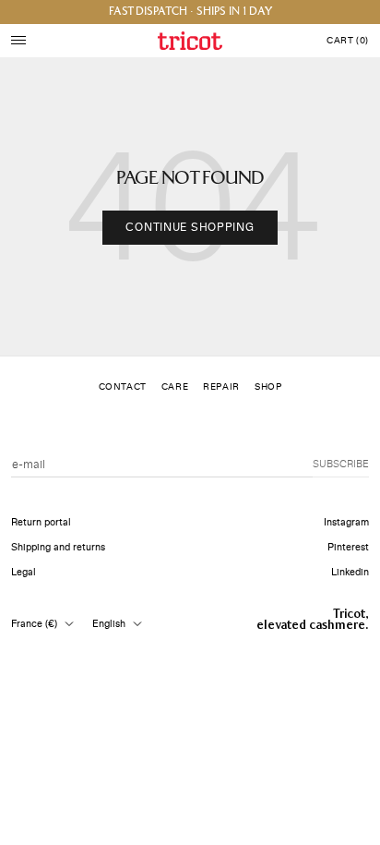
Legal (23, 572)
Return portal (41, 522)
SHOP (268, 386)
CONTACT (123, 386)
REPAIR (221, 386)
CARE (174, 386)
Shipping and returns (58, 547)
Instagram (346, 522)
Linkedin (350, 572)
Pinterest (348, 547)
